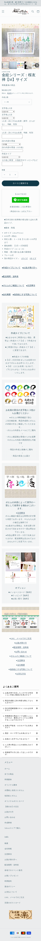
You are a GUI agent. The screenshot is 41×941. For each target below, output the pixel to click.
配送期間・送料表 (21, 647)
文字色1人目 (7, 108)
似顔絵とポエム (11, 796)
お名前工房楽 (17, 937)
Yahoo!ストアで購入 (13, 828)
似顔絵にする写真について (21, 669)
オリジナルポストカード (14, 801)
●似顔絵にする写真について (25, 294)
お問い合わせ (21, 652)
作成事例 (8, 823)
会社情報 (8, 849)
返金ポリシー (10, 886)
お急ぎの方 (9, 812)
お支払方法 (21, 674)
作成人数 (5, 97)
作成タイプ (6, 154)
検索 (6, 843)
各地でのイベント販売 (13, 870)
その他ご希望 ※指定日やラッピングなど (20, 160)
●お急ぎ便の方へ (29, 267)
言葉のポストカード (13, 903)
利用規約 (8, 881)
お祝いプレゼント (12, 876)
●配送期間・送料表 (10, 276)
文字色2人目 (7, 115)
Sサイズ (33, 258)
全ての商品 (9, 774)
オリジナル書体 (11, 785)
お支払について (11, 892)
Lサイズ (24, 258)
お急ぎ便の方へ (11, 859)
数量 (3, 170)
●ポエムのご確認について (13, 285)
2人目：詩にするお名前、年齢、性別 (17, 133)
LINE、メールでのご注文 (21, 638)
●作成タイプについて (11, 267)
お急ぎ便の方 (21, 643)
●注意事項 (30, 285)
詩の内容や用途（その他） (13, 147)
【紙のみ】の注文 (12, 806)
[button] (3, 11)
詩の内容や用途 (8, 141)
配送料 (9, 93)
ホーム (7, 769)
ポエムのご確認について (21, 656)
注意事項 (21, 660)
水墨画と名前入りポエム (14, 790)
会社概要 (21, 665)
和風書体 (8, 779)
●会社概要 (6, 294)
